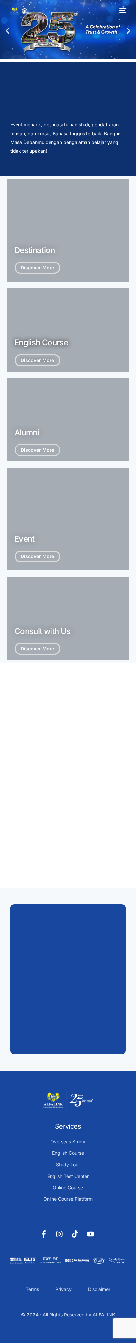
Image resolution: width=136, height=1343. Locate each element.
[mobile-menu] (122, 11)
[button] (7, 31)
